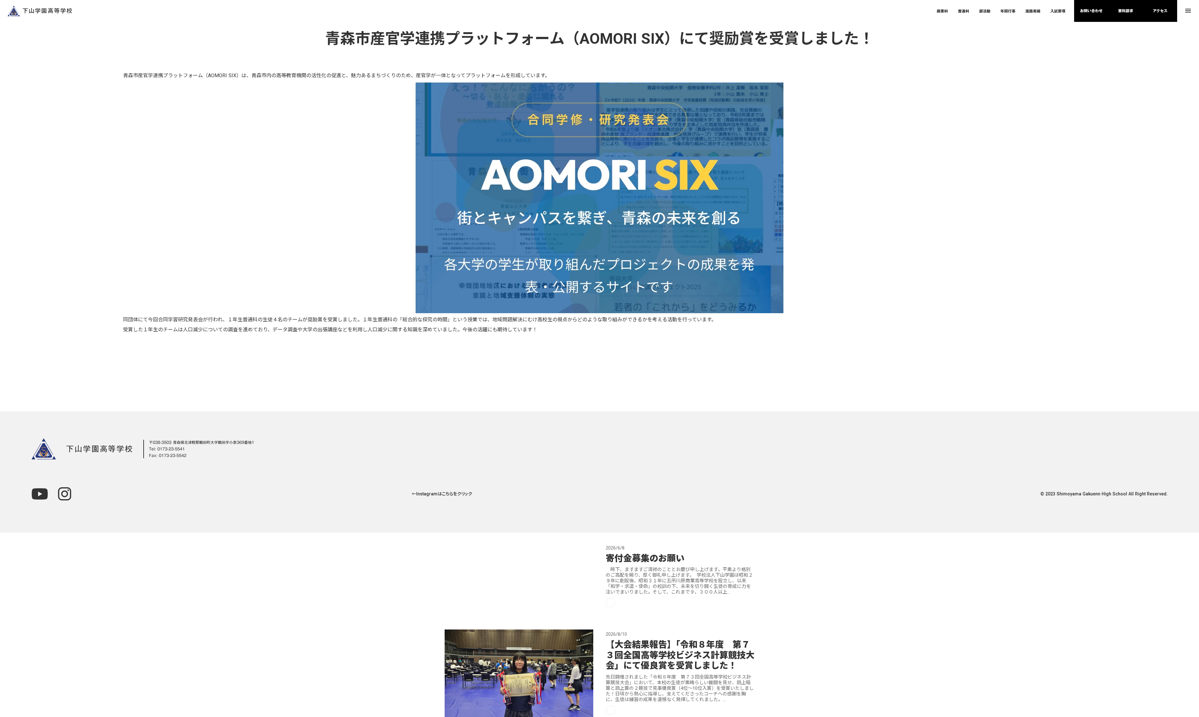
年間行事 (1007, 11)
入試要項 (1057, 11)
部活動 (984, 11)
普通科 (963, 11)
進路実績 (1032, 11)
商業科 (942, 11)
